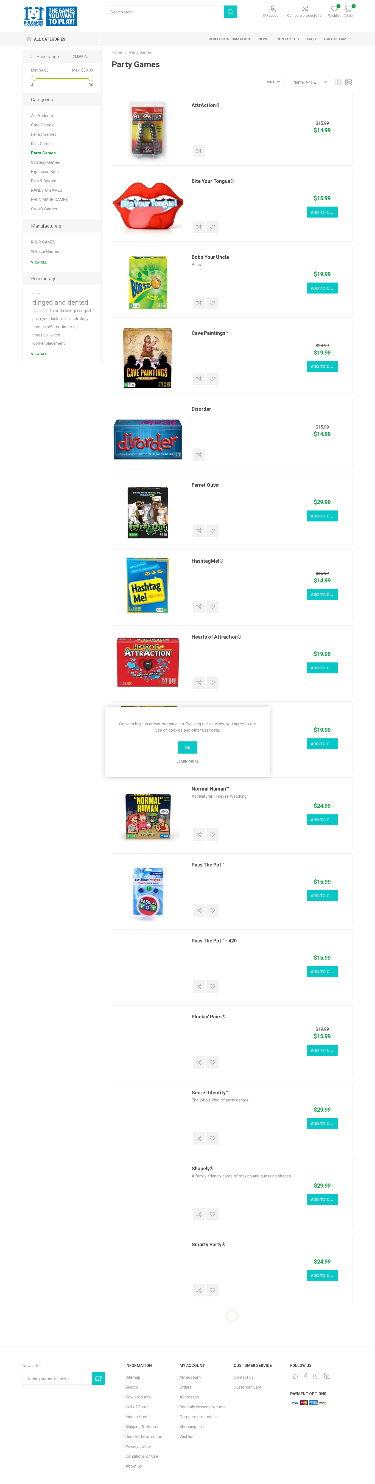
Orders (186, 1387)
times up (40, 335)
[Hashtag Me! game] (147, 585)
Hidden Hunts (137, 1416)
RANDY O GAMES (46, 190)
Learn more (187, 761)
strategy (81, 318)
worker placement (48, 343)
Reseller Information (143, 1436)
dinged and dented (60, 302)
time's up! (70, 327)
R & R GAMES (43, 242)
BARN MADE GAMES (49, 199)
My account (272, 15)
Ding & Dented (43, 181)
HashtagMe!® (207, 561)
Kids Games (42, 143)
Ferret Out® (205, 485)
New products (138, 1397)
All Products (42, 115)
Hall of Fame (137, 1406)
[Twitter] (295, 1376)
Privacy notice (138, 1446)
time (36, 327)
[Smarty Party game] (147, 1269)
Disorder (201, 409)
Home (117, 52)
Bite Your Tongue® (213, 181)
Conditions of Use (141, 1456)
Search (230, 11)
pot (88, 310)
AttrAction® (206, 105)
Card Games (42, 125)
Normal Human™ (210, 789)
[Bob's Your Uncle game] (147, 281)
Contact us (244, 1377)
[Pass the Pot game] (147, 889)
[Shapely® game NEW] (147, 1193)
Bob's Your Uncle (210, 257)
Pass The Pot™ (208, 865)
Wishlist (187, 1436)
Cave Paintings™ (210, 333)
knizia (66, 310)
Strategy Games (45, 162)
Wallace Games (45, 251)
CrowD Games (44, 208)
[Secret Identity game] (147, 1117)
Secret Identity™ (210, 1092)
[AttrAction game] (147, 129)
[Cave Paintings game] (147, 357)
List (348, 82)
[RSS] (326, 1376)
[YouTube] (316, 1376)
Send (98, 1378)
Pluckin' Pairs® (208, 1016)
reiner (66, 318)
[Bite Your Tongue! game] (147, 205)
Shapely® (203, 1168)
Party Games (43, 153)
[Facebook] (305, 1376)
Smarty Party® (208, 1244)
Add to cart (324, 212)
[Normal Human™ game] (147, 813)
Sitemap (132, 1377)
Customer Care (247, 1387)
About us (133, 1466)
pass (78, 310)
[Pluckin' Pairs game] (147, 1041)
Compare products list (305, 15)
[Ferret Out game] (147, 509)
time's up (51, 327)
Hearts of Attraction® (217, 637)
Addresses (189, 1397)
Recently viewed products (203, 1406)
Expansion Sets (45, 171)
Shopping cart (192, 1426)
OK (188, 747)
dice (36, 294)
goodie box (45, 310)
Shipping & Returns (142, 1426)
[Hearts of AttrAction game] (147, 661)
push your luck (45, 318)
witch (55, 335)
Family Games (44, 134)
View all (39, 262)
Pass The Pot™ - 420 (214, 941)
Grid (338, 82)
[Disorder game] (147, 433)
